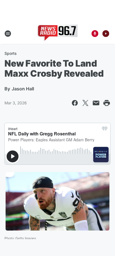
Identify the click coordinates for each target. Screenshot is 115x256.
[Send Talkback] (95, 33)
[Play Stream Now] (105, 33)
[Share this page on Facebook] (75, 103)
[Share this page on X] (85, 103)
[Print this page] (107, 103)
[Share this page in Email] (96, 103)
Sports (10, 53)
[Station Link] (57, 34)
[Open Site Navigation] (7, 33)
